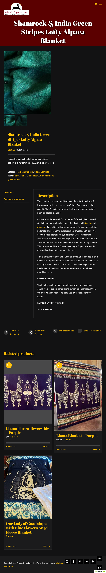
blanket (23, 176)
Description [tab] (9, 192)
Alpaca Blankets (25, 172)
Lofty (41, 176)
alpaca (16, 176)
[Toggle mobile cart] (95, 4)
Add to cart (12, 446)
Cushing (88, 223)
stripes (17, 179)
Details (47, 446)
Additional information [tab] (14, 199)
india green (33, 176)
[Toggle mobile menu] (100, 4)
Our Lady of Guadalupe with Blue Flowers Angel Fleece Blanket (27, 528)
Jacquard (41, 227)
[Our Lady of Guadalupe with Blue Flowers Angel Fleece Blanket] (28, 487)
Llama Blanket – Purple (76, 435)
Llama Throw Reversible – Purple (27, 430)
